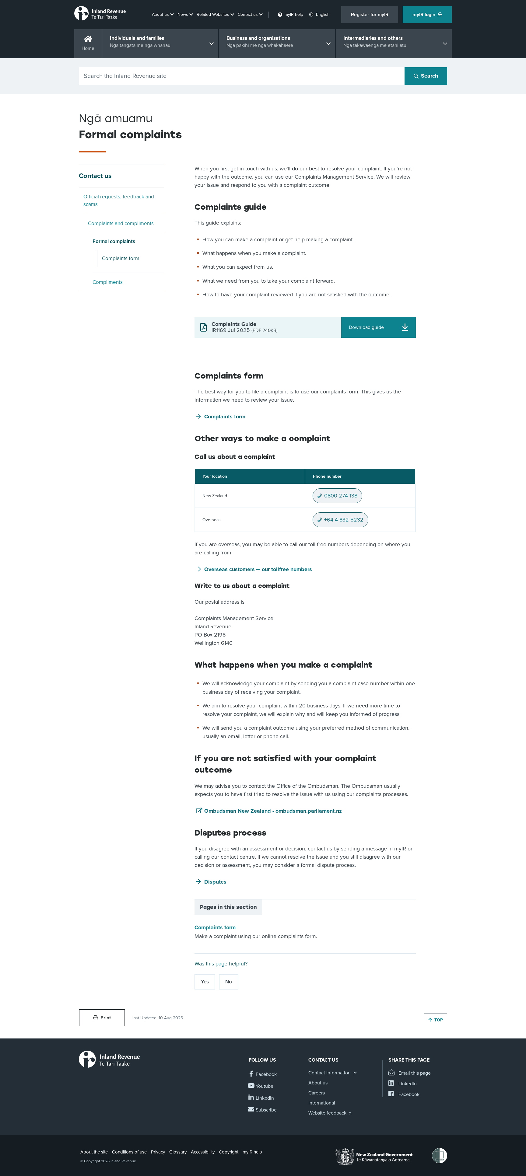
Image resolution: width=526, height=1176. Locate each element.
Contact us (95, 176)
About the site (94, 1152)
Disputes (215, 881)
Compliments (108, 282)
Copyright (228, 1152)
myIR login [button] (423, 15)
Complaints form (120, 258)
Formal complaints (114, 241)
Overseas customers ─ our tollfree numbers (258, 569)
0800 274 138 (340, 497)
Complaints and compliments (121, 223)
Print (105, 1018)
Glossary (178, 1152)
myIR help (252, 1152)
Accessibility (203, 1152)
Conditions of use (129, 1152)
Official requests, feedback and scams (118, 201)
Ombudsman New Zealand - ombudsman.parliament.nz (273, 811)
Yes (205, 982)
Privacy (158, 1152)
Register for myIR (369, 15)
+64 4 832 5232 (343, 521)
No (228, 982)
